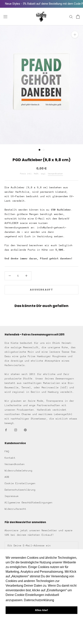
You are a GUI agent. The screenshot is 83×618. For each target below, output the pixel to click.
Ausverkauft (41, 289)
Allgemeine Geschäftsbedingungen (29, 502)
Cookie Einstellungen (20, 483)
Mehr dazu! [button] (63, 600)
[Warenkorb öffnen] (78, 17)
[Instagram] (15, 429)
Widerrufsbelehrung (18, 470)
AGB (7, 476)
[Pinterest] (25, 429)
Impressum (12, 496)
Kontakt (10, 457)
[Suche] (71, 16)
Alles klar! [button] (41, 610)
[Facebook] (6, 429)
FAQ (7, 451)
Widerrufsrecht (15, 508)
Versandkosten (55, 174)
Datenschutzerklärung (20, 489)
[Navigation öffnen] (5, 16)
